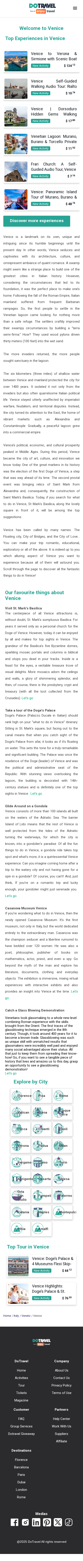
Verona (23, 1146)
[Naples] (37, 1216)
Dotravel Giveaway (21, 1434)
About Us (61, 1370)
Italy (16, 1315)
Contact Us (61, 1378)
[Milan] (58, 1150)
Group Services (21, 1426)
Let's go (27, 698)
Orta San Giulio (22, 1196)
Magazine (21, 1400)
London (21, 1490)
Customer (21, 1410)
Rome (63, 1096)
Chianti (43, 1129)
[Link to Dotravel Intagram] (25, 1523)
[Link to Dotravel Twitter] (57, 1523)
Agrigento (25, 1179)
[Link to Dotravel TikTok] (68, 1523)
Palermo (65, 1196)
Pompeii (44, 1196)
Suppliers (61, 1434)
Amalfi (43, 1229)
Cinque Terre (64, 1112)
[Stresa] (58, 1183)
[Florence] (16, 1100)
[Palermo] (58, 1200)
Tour (21, 1385)
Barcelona (21, 1467)
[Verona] (16, 1150)
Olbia (21, 1229)
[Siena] (37, 1116)
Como (43, 1162)
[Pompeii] (37, 1200)
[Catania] (16, 1216)
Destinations (21, 1451)
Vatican (23, 1112)
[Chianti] (37, 1133)
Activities (21, 1378)
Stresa (64, 1179)
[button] (75, 9)
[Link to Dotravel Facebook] (14, 1523)
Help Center (61, 1419)
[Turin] (58, 1166)
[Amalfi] (37, 1233)
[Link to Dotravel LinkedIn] (36, 1523)
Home (7, 1315)
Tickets (21, 1393)
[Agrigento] (16, 1183)
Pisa (41, 1096)
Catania (23, 1212)
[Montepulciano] (58, 1216)
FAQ (21, 1419)
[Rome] (58, 1100)
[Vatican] (16, 1116)
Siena (42, 1112)
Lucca (22, 1129)
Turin (63, 1162)
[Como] (37, 1166)
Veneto (26, 1315)
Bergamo (24, 1162)
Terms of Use (61, 1393)
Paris (21, 1475)
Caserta (44, 1179)
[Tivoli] (58, 1133)
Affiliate (61, 1441)
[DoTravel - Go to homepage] (40, 8)
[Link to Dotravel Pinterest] (47, 1523)
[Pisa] (37, 1100)
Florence (24, 1096)
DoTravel (21, 1361)
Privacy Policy (61, 1385)
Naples (43, 1212)
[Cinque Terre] (58, 1116)
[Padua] (37, 1150)
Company (61, 1361)
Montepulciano (71, 1212)
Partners (61, 1410)
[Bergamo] (16, 1166)
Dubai (21, 1482)
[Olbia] (16, 1233)
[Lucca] (16, 1133)
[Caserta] (37, 1183)
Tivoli (63, 1129)
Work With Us (61, 1426)
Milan (63, 1146)
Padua (43, 1146)
